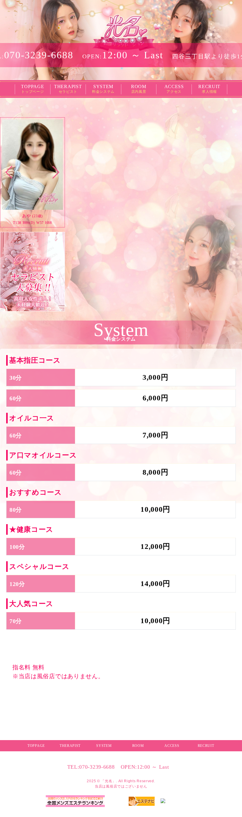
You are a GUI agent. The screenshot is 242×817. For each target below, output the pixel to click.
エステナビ (141, 808)
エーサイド (187, 806)
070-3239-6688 (91, 767)
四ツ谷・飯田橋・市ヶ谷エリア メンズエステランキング (75, 810)
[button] (9, 172)
